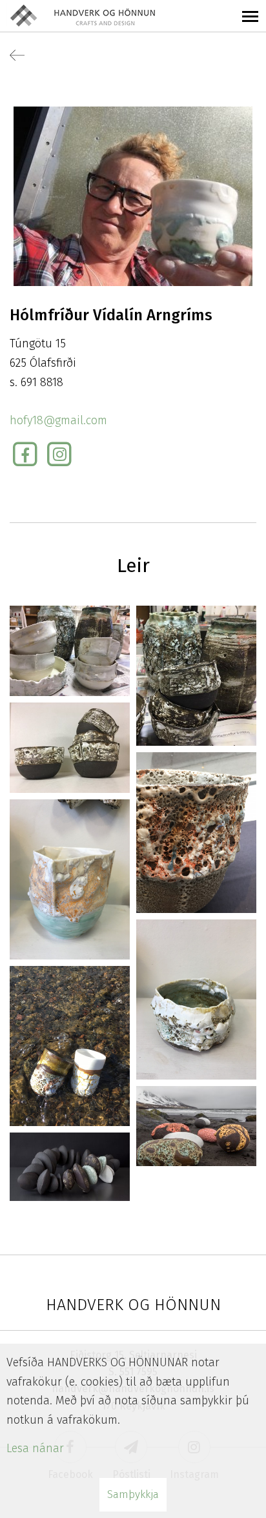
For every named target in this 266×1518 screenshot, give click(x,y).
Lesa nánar (35, 1448)
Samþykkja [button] (133, 1494)
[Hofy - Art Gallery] (196, 832)
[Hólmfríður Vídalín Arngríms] (133, 196)
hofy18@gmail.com (58, 420)
